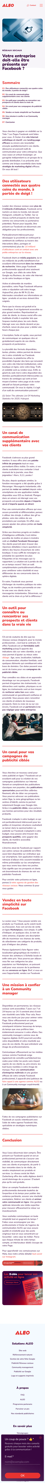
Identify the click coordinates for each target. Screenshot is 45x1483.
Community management (22, 1367)
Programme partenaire (22, 1404)
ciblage (5, 657)
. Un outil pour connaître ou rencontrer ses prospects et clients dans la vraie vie (21, 101)
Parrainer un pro (22, 1409)
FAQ (22, 1395)
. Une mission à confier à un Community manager (20, 117)
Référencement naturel (22, 1354)
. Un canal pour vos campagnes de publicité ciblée (22, 107)
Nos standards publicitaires (22, 1413)
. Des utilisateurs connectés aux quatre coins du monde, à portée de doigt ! (22, 89)
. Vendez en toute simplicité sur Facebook (22, 112)
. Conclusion (10, 122)
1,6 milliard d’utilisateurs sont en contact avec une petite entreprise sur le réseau (20, 249)
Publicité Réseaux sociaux (22, 1363)
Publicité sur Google (22, 1371)
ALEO (22, 1399)
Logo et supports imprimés (22, 1375)
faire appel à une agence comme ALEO (20, 1081)
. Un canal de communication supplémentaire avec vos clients (16, 95)
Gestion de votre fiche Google (22, 1359)
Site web (22, 1350)
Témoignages (22, 1433)
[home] (8, 5)
